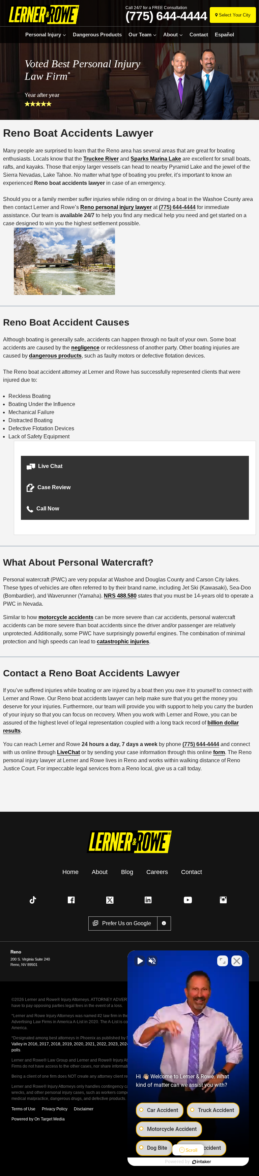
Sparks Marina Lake (156, 159)
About (170, 34)
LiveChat (68, 752)
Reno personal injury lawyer (116, 207)
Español (224, 34)
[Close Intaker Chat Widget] (236, 960)
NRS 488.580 (120, 596)
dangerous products (55, 356)
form (219, 752)
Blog (127, 872)
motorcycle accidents (65, 617)
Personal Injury (43, 34)
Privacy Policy (54, 1109)
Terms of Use (23, 1109)
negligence (85, 347)
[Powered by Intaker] (202, 1162)
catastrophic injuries (123, 641)
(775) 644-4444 (166, 16)
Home (70, 872)
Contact (199, 34)
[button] (135, 466)
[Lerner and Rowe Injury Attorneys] (41, 14)
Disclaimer (83, 1109)
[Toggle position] (222, 960)
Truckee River (101, 159)
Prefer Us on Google (126, 923)
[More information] (164, 923)
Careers (157, 872)
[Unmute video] (139, 960)
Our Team (139, 34)
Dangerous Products (97, 34)
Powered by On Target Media (38, 1119)
